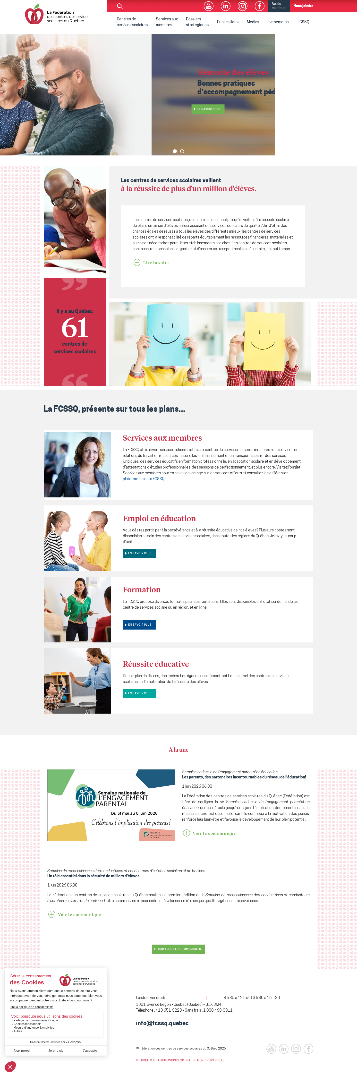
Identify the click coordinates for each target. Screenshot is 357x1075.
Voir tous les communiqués (179, 949)
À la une (178, 750)
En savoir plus (57, 109)
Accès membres (279, 6)
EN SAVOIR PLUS (140, 553)
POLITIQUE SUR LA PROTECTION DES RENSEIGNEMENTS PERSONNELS (180, 1060)
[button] (174, 151)
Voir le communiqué (214, 834)
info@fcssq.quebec (162, 1024)
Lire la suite (156, 263)
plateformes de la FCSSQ (143, 479)
